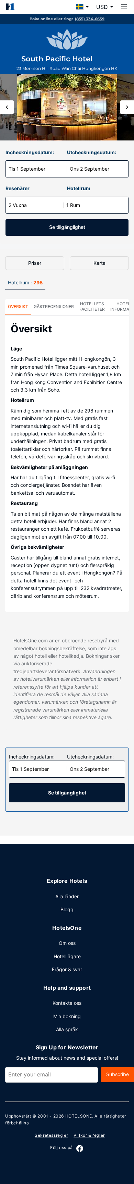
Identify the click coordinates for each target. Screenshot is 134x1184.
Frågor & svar (67, 969)
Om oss (67, 943)
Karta (99, 263)
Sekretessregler (51, 1135)
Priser (34, 263)
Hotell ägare (67, 956)
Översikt (18, 306)
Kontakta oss (67, 1003)
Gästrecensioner (54, 306)
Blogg (67, 909)
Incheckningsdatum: (29, 152)
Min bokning (67, 1016)
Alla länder (67, 896)
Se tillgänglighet (67, 227)
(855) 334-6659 (89, 18)
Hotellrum (78, 188)
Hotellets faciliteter (92, 306)
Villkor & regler (89, 1135)
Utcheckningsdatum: (91, 152)
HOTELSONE (78, 1116)
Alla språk (67, 1029)
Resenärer (17, 188)
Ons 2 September (89, 169)
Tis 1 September (27, 169)
